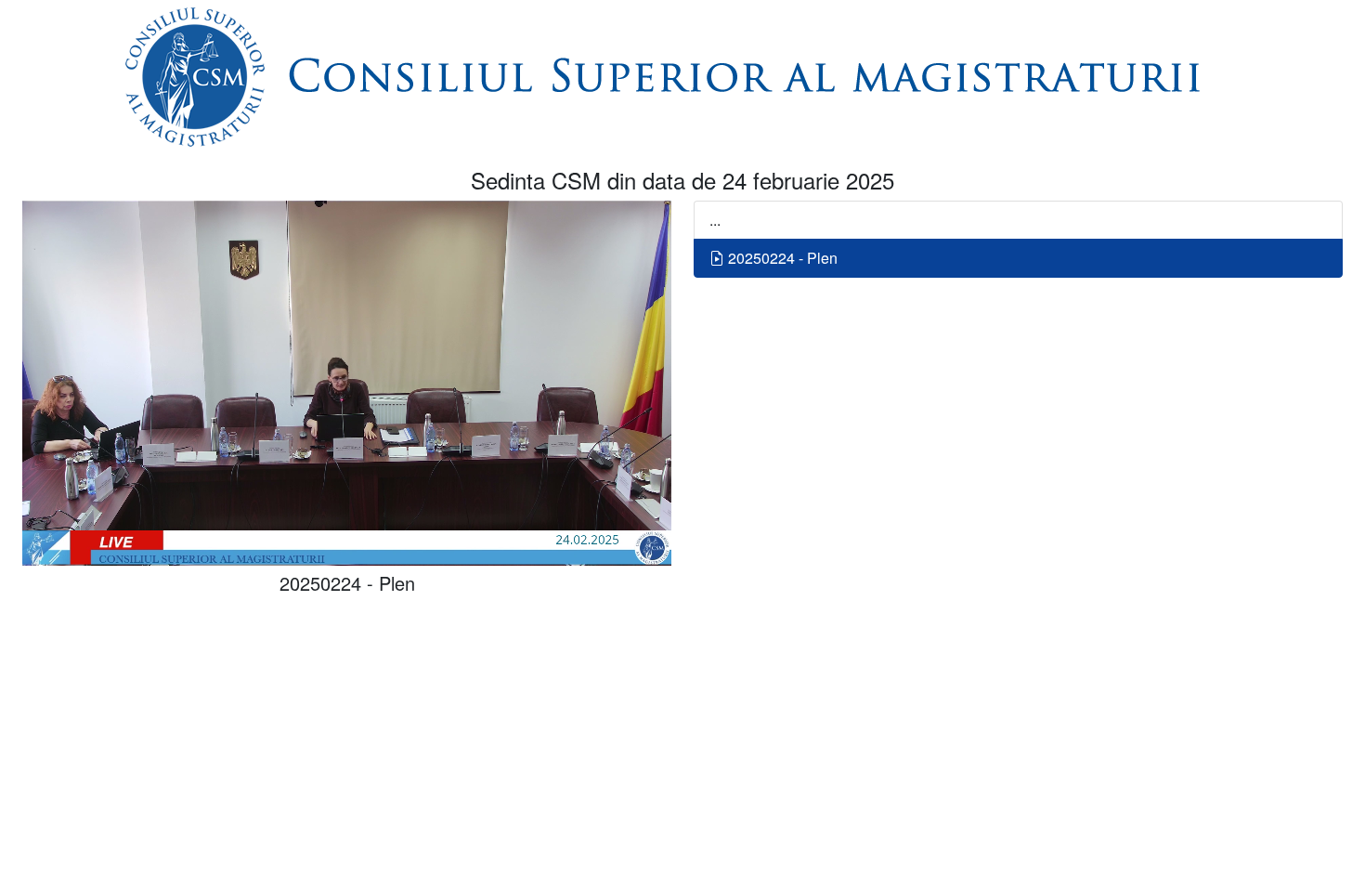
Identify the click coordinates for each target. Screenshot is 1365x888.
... (715, 219)
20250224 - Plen (781, 257)
